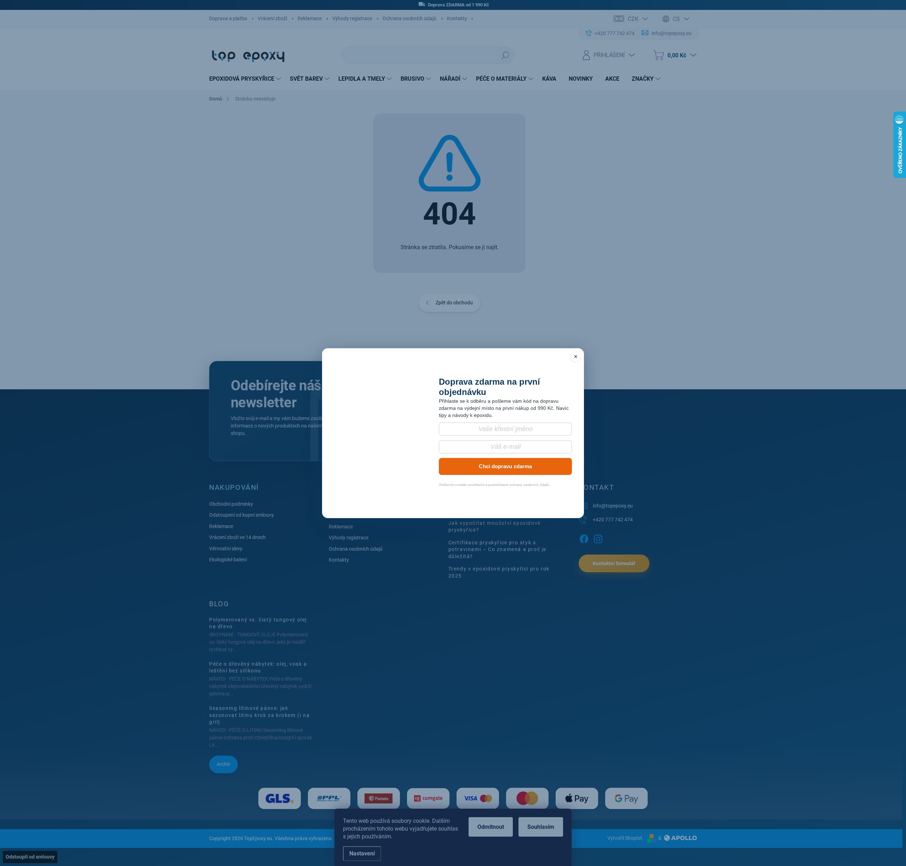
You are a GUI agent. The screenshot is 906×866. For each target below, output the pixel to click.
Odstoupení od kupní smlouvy (241, 515)
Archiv (223, 764)
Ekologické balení (228, 559)
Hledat (505, 55)
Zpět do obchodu (454, 302)
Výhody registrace (352, 18)
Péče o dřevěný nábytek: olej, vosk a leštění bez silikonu (258, 667)
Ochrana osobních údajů (409, 18)
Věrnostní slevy (225, 548)
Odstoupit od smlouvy (30, 857)
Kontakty (457, 18)
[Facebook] (584, 537)
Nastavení (362, 853)
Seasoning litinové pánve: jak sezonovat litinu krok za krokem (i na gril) (259, 715)
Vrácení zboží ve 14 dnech (237, 537)
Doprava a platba (228, 18)
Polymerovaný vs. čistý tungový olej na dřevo (258, 623)
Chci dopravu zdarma (505, 454)
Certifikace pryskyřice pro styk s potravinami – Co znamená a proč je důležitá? (497, 549)
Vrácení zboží (272, 18)
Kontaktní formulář (614, 563)
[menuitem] (246, 79)
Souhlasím (540, 827)
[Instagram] (598, 537)
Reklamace (310, 18)
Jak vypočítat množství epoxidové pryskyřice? (494, 526)
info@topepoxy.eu (613, 506)
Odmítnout (490, 827)
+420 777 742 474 (613, 519)
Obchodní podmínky (231, 504)
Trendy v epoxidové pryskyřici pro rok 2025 (499, 572)
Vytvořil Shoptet (624, 838)
